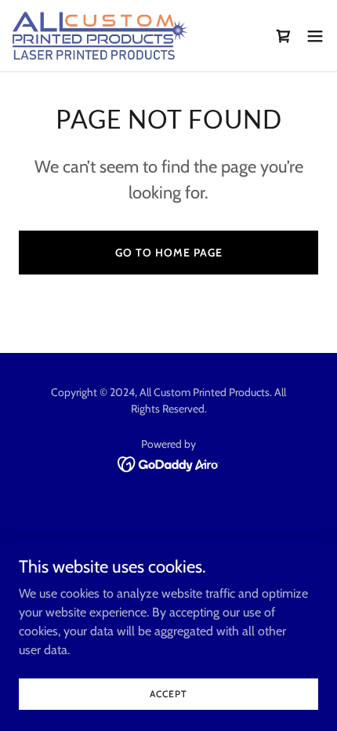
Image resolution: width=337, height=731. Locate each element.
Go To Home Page (169, 252)
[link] (100, 35)
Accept (168, 694)
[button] (315, 36)
